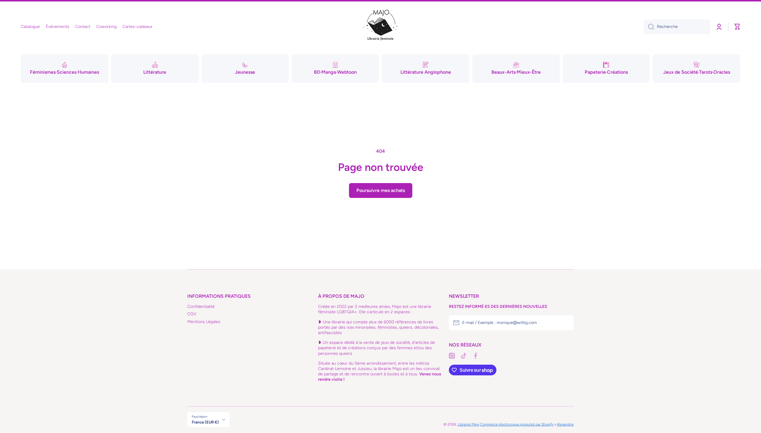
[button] (737, 27)
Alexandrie (565, 424)
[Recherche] (649, 26)
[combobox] (677, 26)
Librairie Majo (468, 424)
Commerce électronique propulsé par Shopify (517, 424)
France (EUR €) (205, 422)
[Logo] (380, 26)
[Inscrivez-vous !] (566, 322)
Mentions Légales (203, 321)
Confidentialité (201, 306)
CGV (191, 314)
